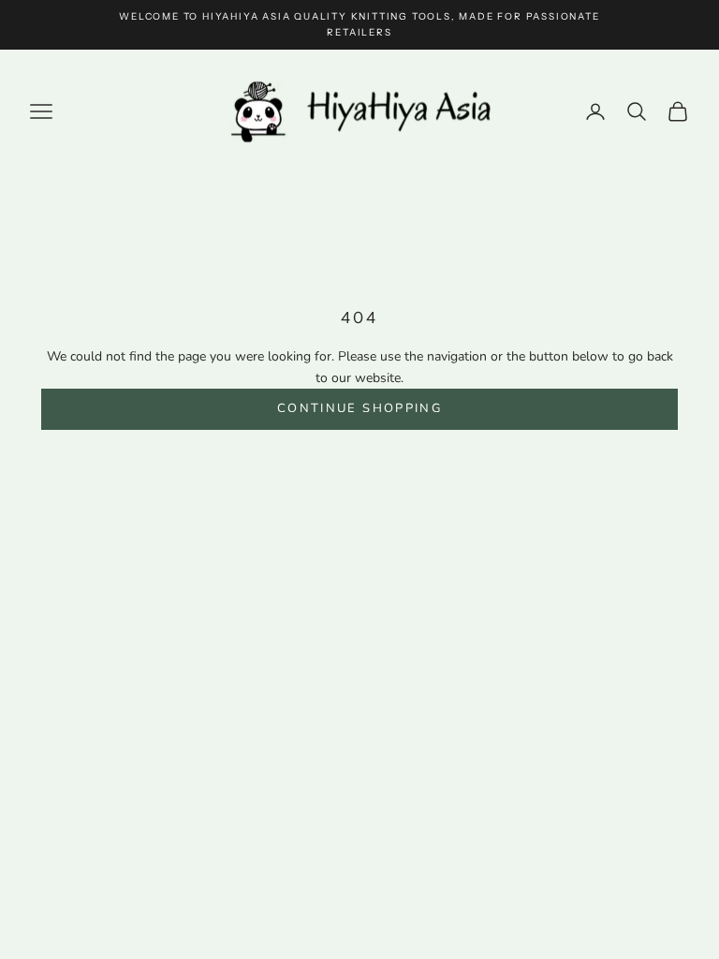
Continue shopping (359, 408)
